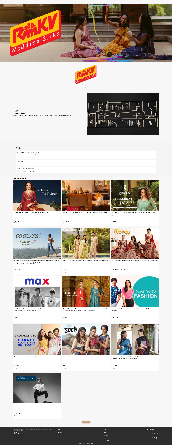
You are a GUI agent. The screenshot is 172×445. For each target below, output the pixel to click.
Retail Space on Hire (107, 440)
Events (59, 434)
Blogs (105, 437)
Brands (59, 429)
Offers (105, 432)
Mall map (105, 434)
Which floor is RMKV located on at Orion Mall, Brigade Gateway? (28, 152)
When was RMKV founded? (21, 164)
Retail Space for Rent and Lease (109, 438)
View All (85, 421)
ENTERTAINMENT (60, 432)
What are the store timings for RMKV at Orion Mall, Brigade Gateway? (28, 157)
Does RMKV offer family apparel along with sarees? (26, 168)
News (105, 429)
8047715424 (104, 87)
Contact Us (106, 435)
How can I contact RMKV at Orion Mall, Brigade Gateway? (26, 171)
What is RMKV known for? (21, 161)
